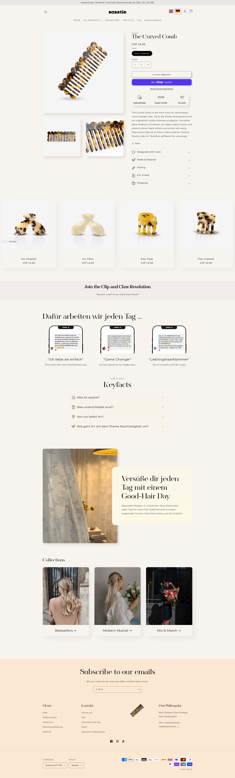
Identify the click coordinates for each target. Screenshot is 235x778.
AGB (45, 712)
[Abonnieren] (139, 689)
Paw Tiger (147, 259)
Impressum (48, 722)
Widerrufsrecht (50, 717)
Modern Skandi (115, 630)
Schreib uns (86, 712)
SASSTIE (47, 732)
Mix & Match (167, 630)
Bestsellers (64, 630)
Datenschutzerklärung (53, 727)
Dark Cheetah (142, 53)
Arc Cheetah (29, 259)
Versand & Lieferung (90, 722)
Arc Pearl (88, 259)
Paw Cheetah (206, 259)
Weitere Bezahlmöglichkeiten (161, 89)
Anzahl (134, 59)
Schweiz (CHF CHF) (54, 765)
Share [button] (137, 143)
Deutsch (75, 765)
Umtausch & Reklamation (93, 732)
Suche (84, 727)
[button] (46, 12)
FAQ (83, 717)
